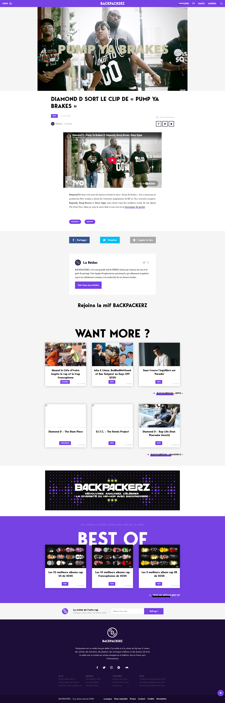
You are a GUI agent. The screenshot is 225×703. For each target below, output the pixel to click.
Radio (201, 3)
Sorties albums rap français (69, 682)
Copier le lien (145, 240)
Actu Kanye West (92, 685)
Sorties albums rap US (67, 679)
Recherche (221, 3)
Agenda (212, 3)
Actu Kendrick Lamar (93, 679)
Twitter (165, 123)
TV (193, 3)
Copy (171, 123)
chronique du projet (135, 207)
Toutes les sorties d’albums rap (70, 685)
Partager (82, 240)
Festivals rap (117, 685)
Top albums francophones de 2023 (152, 679)
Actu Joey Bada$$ (92, 682)
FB (158, 123)
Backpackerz (112, 3)
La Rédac (64, 123)
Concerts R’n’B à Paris (120, 682)
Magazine (184, 3)
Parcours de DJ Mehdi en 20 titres (152, 685)
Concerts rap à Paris (119, 679)
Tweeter (112, 240)
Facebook (148, 262)
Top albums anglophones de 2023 (152, 682)
